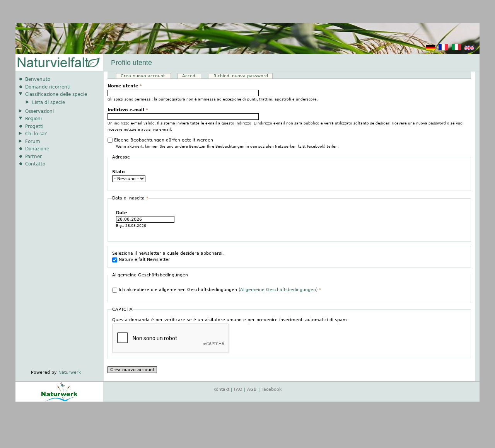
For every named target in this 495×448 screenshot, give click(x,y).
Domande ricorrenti (47, 87)
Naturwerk (69, 372)
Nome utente (125, 86)
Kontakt (221, 389)
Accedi (189, 75)
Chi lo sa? (36, 133)
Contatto (35, 164)
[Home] (58, 63)
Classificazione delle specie (56, 94)
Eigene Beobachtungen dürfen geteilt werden (163, 140)
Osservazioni (39, 111)
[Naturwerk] (59, 400)
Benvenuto (37, 79)
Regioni (33, 118)
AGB (252, 389)
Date (121, 212)
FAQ (238, 389)
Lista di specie (48, 102)
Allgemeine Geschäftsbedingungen (278, 289)
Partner (33, 156)
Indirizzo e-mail (128, 109)
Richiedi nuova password (240, 75)
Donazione (37, 149)
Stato (118, 171)
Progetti (34, 126)
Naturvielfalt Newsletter (144, 259)
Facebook (271, 389)
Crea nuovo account (146, 75)
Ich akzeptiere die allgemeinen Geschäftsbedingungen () (220, 289)
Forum (32, 141)
